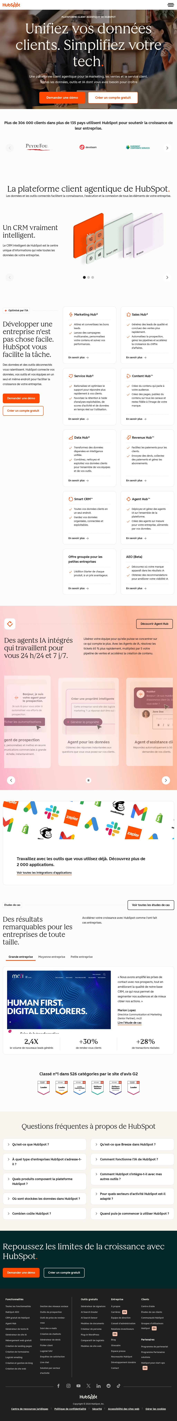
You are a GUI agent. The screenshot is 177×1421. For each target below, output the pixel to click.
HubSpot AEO (12, 1312)
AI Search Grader (89, 1312)
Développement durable (123, 1362)
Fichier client (46, 1345)
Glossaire (115, 1345)
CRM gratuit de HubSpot (18, 1318)
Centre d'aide (148, 1306)
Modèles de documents (92, 1323)
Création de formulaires (17, 1352)
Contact (115, 1368)
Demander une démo (65, 98)
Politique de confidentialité (70, 1409)
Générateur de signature (93, 1306)
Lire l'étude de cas (130, 1023)
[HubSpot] (11, 4)
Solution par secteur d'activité (50, 1370)
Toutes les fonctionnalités (18, 1306)
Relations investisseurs (122, 1331)
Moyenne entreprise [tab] (51, 957)
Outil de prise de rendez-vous (52, 1320)
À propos (115, 1306)
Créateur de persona (91, 1329)
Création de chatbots (50, 1334)
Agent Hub (11, 1323)
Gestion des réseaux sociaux (54, 1306)
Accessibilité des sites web (123, 1409)
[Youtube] (78, 1386)
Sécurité (97, 1409)
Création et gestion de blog (19, 1363)
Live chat (44, 1362)
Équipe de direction (121, 1318)
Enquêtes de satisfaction (52, 1356)
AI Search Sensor (89, 1318)
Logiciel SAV (46, 1351)
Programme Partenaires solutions (153, 1354)
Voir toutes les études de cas (153, 905)
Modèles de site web (91, 1346)
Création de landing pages (19, 1346)
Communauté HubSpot (152, 1318)
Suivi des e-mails (48, 1328)
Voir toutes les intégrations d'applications (44, 872)
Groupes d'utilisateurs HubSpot (152, 1326)
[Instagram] (68, 1386)
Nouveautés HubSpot (121, 1356)
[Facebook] (58, 1386)
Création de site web (16, 1369)
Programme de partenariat (154, 1346)
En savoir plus (78, 357)
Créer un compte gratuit (116, 98)
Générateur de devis (50, 1340)
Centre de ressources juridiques (29, 1409)
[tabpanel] (88, 1010)
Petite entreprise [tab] (82, 957)
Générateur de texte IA (17, 1329)
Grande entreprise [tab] (21, 957)
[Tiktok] (118, 1386)
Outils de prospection (51, 1312)
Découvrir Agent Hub (157, 623)
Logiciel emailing (14, 1357)
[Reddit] (108, 1386)
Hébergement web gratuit (19, 1340)
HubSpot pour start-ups (153, 1365)
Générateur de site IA (16, 1335)
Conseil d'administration (123, 1323)
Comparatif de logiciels (92, 1340)
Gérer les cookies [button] (156, 1409)
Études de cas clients (151, 1312)
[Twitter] (88, 1386)
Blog (113, 1340)
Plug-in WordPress (90, 1335)
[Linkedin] (98, 1386)
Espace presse (118, 1351)
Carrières (118, 1312)
